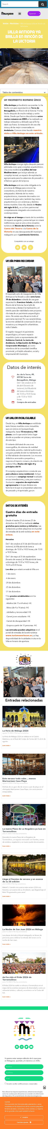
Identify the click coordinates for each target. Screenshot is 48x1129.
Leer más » (6, 745)
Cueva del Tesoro (13, 228)
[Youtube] (31, 1047)
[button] (44, 1087)
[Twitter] (26, 1047)
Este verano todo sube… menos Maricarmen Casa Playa (19, 779)
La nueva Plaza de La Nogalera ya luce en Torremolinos (24, 830)
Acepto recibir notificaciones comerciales (22, 1084)
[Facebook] (17, 1047)
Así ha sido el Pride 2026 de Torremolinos (17, 978)
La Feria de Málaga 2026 (15, 730)
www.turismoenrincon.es (19, 635)
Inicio (5, 23)
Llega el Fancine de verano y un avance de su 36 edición (22, 880)
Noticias (14, 23)
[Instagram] (22, 1047)
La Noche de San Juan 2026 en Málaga (22, 929)
